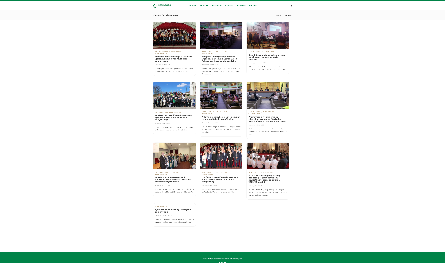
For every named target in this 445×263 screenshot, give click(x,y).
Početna (193, 6)
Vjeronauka (161, 53)
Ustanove (241, 6)
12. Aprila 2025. (166, 123)
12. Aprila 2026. (166, 64)
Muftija (204, 6)
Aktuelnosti (161, 51)
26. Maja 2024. (166, 185)
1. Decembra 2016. (167, 215)
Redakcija (158, 64)
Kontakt (253, 6)
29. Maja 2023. (259, 186)
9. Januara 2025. (213, 123)
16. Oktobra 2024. (260, 125)
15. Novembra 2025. (261, 63)
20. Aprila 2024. (213, 185)
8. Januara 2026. (213, 64)
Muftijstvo (216, 6)
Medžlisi (229, 6)
